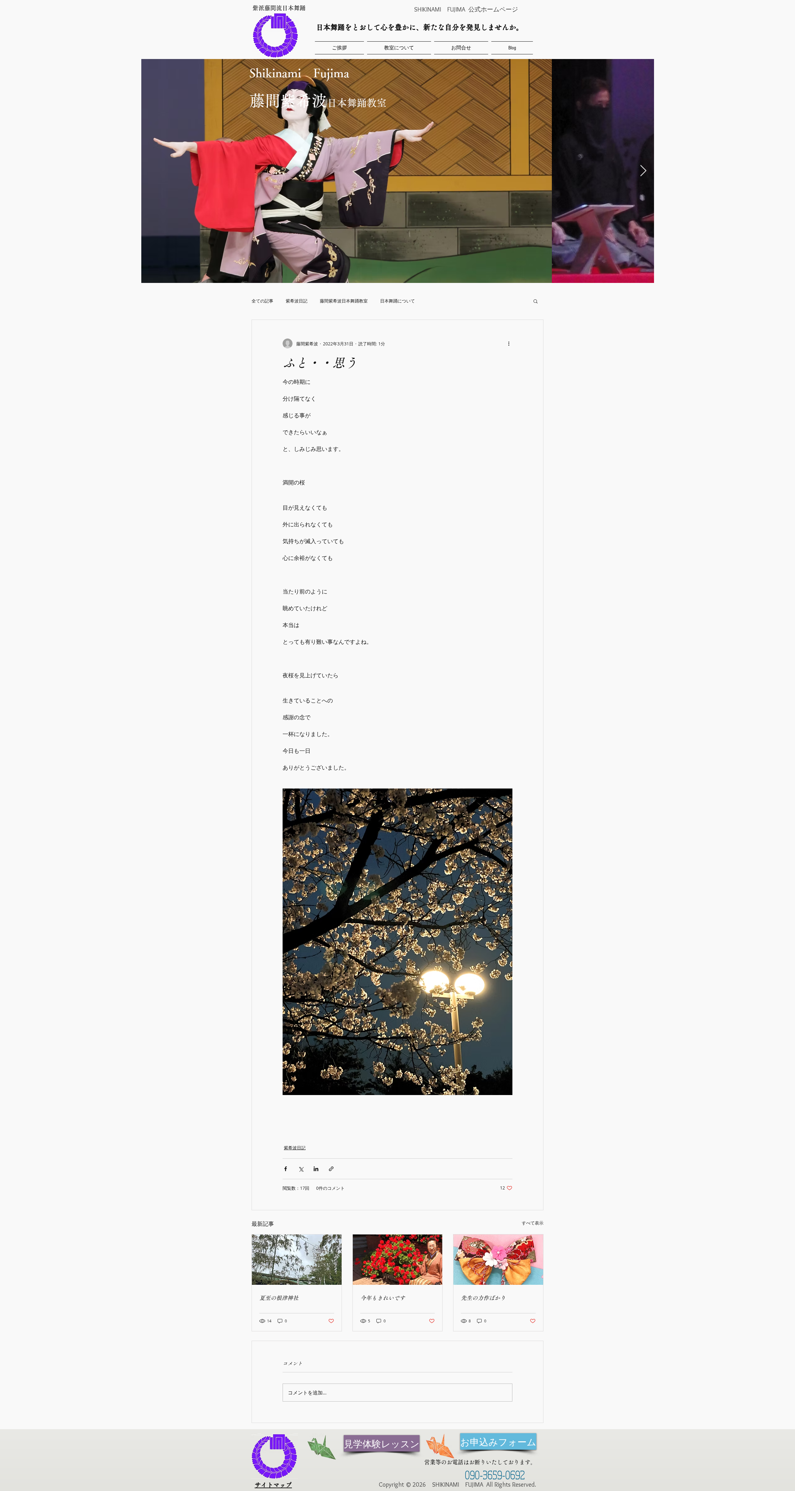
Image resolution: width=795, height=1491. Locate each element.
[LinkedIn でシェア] (316, 1169)
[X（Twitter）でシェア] (301, 1169)
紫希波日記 (296, 301)
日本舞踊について (397, 301)
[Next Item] (643, 171)
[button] (535, 300)
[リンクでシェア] (331, 1169)
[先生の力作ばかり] (498, 1259)
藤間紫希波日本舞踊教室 (344, 301)
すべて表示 (532, 1223)
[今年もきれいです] (398, 1259)
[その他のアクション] (508, 343)
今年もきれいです (382, 1298)
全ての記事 (262, 301)
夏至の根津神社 (278, 1298)
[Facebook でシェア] (285, 1169)
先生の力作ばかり (483, 1298)
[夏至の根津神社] (297, 1259)
